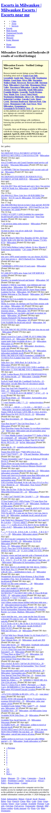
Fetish (3, 799)
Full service (19, 806)
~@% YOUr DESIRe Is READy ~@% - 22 (19, 694)
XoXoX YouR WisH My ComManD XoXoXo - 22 (22, 381)
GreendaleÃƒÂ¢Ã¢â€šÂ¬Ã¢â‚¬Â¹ (19, 108)
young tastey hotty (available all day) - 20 (18, 341)
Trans (39, 801)
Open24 (15, 801)
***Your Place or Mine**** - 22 (14, 654)
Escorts (9, 28)
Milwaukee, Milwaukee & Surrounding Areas (21, 562)
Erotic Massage (12, 40)
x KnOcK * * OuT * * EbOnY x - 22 (16, 598)
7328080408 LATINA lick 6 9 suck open (18, 266)
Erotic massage (20, 808)
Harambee (37, 80)
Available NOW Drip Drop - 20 (14, 715)
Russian (42, 799)
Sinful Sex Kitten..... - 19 (11, 680)
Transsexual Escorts (14, 33)
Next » (9, 774)
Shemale (40, 806)
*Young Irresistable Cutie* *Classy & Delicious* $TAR (24, 459)
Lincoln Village (38, 87)
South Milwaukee (35, 90)
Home (3, 778)
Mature (21, 799)
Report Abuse (13, 783)
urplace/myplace (37, 402)
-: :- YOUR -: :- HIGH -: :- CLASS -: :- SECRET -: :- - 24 (25, 407)
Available (32, 804)
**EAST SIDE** (20, 522)
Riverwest (21, 83)
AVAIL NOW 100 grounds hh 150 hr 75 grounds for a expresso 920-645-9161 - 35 (23, 700)
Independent (12, 799)
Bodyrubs (10, 35)
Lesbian (24, 804)
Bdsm (3, 801)
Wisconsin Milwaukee (19, 165)
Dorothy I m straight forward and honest (17, 280)
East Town (31, 104)
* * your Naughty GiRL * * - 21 (14, 402)
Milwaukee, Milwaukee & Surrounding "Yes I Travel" (23, 666)
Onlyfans (9, 806)
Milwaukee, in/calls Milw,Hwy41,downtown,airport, (23, 384)
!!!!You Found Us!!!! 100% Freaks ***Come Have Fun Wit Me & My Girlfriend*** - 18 (24, 502)
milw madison (16, 558)
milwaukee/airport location (16, 605)
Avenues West (10, 90)
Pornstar (40, 804)
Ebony (11, 804)
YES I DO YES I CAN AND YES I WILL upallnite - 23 (24, 367)
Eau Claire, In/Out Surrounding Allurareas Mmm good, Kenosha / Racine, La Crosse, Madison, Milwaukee (24, 609)
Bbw (29, 801)
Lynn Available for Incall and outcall (16, 322)
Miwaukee (10, 172)
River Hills (27, 80)
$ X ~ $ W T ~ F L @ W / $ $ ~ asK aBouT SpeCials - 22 (25, 560)
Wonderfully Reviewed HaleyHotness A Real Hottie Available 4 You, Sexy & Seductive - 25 (22, 577)
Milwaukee (44, 155)
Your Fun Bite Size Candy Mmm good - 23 (19, 607)
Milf (46, 806)
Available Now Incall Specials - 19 (15, 720)
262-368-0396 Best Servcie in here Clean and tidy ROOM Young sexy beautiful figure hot (25, 206)
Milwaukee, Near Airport (30, 485)
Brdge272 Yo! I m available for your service (19, 299)
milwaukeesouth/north (10, 591)
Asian (45, 801)
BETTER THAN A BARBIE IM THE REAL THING (24, 567)
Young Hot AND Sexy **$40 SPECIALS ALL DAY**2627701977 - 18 (21, 453)
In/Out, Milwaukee (28, 442)
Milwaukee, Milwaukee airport (25, 534)
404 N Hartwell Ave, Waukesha (32, 259)
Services (15, 26)
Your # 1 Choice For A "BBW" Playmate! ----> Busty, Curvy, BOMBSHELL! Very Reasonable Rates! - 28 (23, 686)
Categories (31, 778)
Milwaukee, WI (42, 280)
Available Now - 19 (9, 710)
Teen (9, 801)
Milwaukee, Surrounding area (13, 673)
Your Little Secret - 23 (10, 645)
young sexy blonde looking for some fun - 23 (19, 471)
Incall (35, 799)
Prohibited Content (16, 781)
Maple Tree (14, 94)
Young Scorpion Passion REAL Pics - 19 (18, 351)
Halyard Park (35, 101)
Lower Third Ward (28, 94)
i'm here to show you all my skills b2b (16, 231)
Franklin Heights (11, 92)
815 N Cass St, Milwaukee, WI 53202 (25, 198)
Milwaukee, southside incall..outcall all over (28, 515)
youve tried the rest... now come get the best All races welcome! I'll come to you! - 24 (23, 617)
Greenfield (8, 78)
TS (18, 778)
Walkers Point (10, 83)
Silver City (29, 97)
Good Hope (16, 80)
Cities (14, 21)
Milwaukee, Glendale (31, 376)
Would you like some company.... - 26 (16, 583)
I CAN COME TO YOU (32, 551)
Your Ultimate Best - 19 (11, 640)
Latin (34, 801)
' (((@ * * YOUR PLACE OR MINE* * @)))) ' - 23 (23, 393)
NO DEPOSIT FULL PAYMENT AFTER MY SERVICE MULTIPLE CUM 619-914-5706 (21, 154)
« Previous (10, 748)
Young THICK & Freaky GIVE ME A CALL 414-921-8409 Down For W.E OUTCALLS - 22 (24, 413)
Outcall (29, 799)
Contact (24, 783)
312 (7, 771)
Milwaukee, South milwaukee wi (27, 741)
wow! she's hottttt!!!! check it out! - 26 (17, 588)
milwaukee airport (19, 595)
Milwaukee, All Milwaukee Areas (33, 710)
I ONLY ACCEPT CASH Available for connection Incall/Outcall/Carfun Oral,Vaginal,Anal (22, 215)
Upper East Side (30, 75)
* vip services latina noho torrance (15, 224)
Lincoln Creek (28, 99)
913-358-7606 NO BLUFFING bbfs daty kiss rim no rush (25, 329)
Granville (24, 92)
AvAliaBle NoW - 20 (10, 725)
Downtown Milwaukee (20, 87)
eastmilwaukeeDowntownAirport (31, 447)
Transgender (30, 806)
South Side (18, 78)
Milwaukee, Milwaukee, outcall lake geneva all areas (22, 733)
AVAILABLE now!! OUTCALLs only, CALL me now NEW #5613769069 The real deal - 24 (24, 730)
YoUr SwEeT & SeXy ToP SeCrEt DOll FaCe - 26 (22, 663)
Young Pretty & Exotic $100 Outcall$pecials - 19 (21, 463)
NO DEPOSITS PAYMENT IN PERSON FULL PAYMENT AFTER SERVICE (22, 178)
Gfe (38, 808)
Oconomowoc (20, 106)
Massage (9, 38)
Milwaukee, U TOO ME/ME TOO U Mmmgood (21, 369)
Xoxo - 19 (5, 546)
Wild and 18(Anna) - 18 (11, 631)
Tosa (6, 94)
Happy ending (7, 808)
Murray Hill (29, 78)
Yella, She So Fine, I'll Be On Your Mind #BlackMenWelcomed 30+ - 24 (18, 490)
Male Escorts (11, 31)
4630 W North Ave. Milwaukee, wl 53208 (20, 188)
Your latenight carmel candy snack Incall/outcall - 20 (22, 671)
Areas (14, 23)
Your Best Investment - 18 (12, 419)
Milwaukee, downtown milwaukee (17, 409)
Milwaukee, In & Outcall (24, 527)
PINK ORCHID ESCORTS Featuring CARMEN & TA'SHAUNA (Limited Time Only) (23, 356)
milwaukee (23, 438)
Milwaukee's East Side (19, 85)
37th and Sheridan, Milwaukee (36, 454)
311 (7, 769)
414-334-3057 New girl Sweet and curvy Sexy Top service (25, 186)
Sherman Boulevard (19, 101)
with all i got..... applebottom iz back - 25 (18, 572)
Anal (17, 804)
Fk (29, 808)
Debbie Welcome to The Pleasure (15, 294)
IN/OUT (36, 358)
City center (27, 249)
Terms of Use (30, 781)
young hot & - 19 (8, 447)
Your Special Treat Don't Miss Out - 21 (17, 659)
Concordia (21, 90)
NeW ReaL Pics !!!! (9, 569)
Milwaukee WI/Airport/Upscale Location (18, 689)
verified (4, 275)
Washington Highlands (14, 97)
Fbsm (33, 808)
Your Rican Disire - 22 (10, 398)
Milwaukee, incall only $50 (33, 640)
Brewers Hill (32, 83)
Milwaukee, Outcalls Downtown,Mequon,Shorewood (23, 466)
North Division (35, 92)
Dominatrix (5, 811)
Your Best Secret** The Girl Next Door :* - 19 (20, 424)
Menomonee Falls (18, 104)
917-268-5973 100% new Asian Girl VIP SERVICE (22, 273)
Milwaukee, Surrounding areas (34, 398)
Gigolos (4, 804)
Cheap (23, 801)
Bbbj (43, 808)
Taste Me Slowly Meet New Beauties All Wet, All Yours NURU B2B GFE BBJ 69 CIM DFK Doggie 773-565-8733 (24, 240)
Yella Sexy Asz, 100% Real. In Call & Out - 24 (20, 362)
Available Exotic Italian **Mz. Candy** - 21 (19, 706)
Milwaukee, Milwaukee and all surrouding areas (26, 431)
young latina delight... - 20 (12, 346)
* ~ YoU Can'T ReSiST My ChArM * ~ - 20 (19, 496)
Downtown (38, 231)
